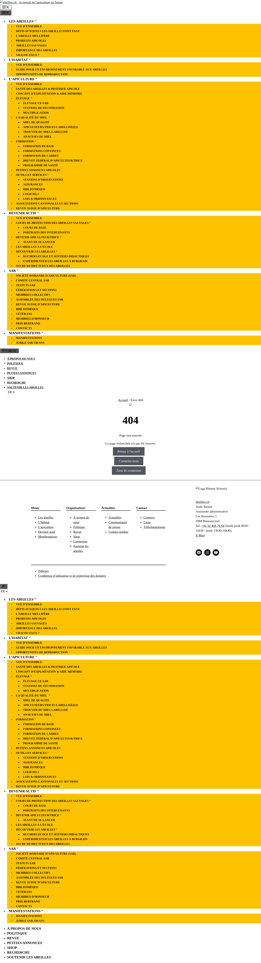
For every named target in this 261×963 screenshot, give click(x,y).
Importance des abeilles (36, 50)
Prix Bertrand (28, 323)
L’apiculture (22, 79)
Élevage (23, 98)
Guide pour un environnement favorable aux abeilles (61, 69)
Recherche (16, 382)
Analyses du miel (37, 136)
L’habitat (18, 60)
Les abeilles (21, 21)
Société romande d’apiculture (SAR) (46, 275)
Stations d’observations (43, 179)
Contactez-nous (129, 461)
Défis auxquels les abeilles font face (48, 31)
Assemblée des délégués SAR (39, 299)
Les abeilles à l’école (34, 246)
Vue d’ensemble (29, 26)
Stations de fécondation (43, 107)
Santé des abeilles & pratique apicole (48, 88)
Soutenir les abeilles (25, 387)
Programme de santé (40, 165)
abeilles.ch (202, 502)
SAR (12, 271)
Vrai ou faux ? (27, 54)
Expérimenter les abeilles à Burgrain (55, 261)
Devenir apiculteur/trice (37, 237)
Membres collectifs (33, 294)
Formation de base (39, 146)
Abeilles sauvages (31, 45)
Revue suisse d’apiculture (38, 208)
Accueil (123, 400)
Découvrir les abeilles (35, 251)
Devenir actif (22, 213)
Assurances (33, 184)
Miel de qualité (36, 122)
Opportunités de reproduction (42, 74)
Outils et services (31, 174)
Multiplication (36, 112)
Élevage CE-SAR (35, 103)
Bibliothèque (34, 189)
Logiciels (31, 194)
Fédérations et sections (36, 289)
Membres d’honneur (32, 318)
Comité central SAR (32, 280)
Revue (12, 368)
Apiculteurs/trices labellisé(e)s (50, 127)
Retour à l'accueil (129, 451)
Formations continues (42, 150)
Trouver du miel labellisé (45, 131)
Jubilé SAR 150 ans (30, 342)
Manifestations (24, 333)
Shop (11, 377)
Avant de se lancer (39, 241)
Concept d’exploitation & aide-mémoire (49, 93)
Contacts (24, 328)
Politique (15, 363)
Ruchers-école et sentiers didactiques (56, 256)
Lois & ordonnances (39, 198)
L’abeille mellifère (33, 35)
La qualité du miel (32, 117)
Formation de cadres (41, 155)
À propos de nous (21, 358)
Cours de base (34, 227)
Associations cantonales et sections (47, 203)
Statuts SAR (26, 285)
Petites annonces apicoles (38, 170)
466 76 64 (217, 526)
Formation (25, 141)
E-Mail (200, 535)
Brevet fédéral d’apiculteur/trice (53, 160)
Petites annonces (21, 373)
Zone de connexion (128, 470)
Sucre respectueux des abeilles (43, 265)
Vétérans (24, 313)
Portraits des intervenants (46, 232)
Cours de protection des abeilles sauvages (52, 222)
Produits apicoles (31, 40)
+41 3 (205, 526)
